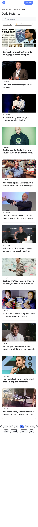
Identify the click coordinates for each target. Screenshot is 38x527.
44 (5, 427)
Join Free (29, 3)
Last (31, 431)
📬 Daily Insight (7, 24)
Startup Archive (6, 9)
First (6, 431)
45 (11, 427)
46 (16, 427)
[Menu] (35, 2)
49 (33, 427)
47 (22, 427)
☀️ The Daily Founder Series (23, 24)
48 (27, 427)
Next (22, 431)
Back (15, 431)
